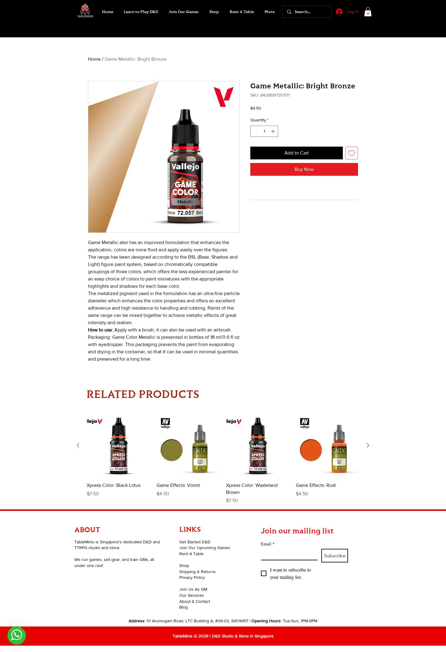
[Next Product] (368, 445)
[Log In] (339, 12)
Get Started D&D (195, 541)
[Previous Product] (78, 445)
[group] (223, 458)
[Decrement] (255, 131)
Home (94, 59)
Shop (184, 565)
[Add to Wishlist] (351, 153)
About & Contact (194, 601)
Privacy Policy (192, 577)
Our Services (191, 595)
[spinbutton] (264, 131)
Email (268, 543)
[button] (183, 12)
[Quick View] (118, 445)
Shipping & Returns (197, 571)
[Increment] (273, 131)
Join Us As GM (193, 589)
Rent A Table (191, 553)
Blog (183, 607)
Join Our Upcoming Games (204, 547)
